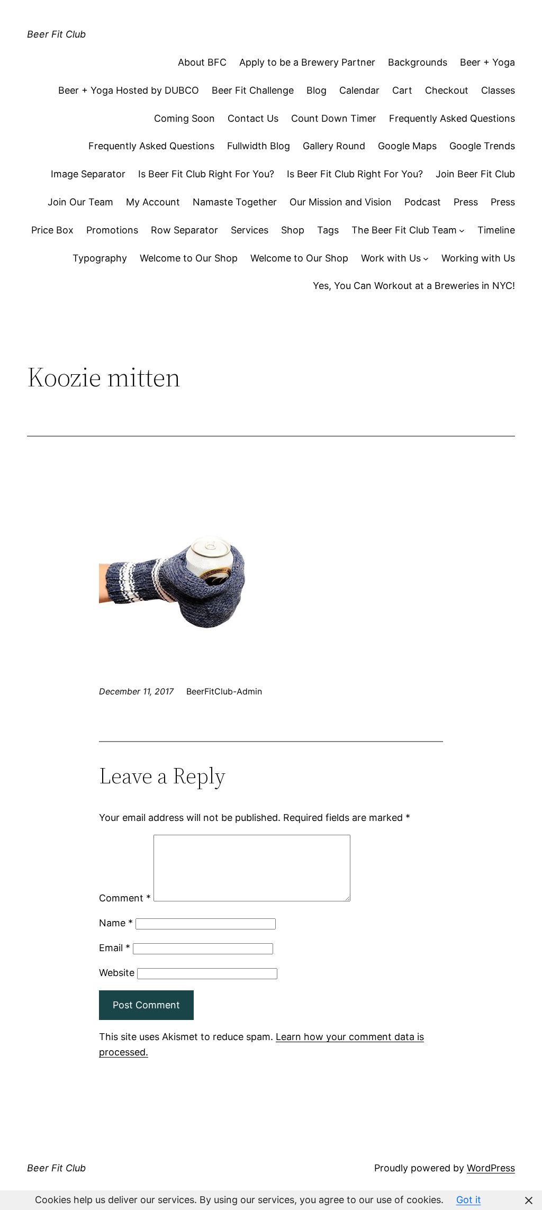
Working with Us (478, 258)
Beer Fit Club (56, 34)
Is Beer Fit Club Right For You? (206, 173)
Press (466, 201)
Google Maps (407, 145)
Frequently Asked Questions (452, 118)
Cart (402, 90)
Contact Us (253, 118)
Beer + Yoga (487, 62)
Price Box (52, 230)
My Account (153, 201)
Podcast (422, 201)
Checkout (446, 90)
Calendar (359, 90)
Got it (468, 1199)
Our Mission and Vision (341, 201)
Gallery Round (334, 145)
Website (116, 972)
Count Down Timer (333, 118)
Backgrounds (417, 62)
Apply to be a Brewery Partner (307, 62)
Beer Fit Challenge (253, 90)
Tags (328, 230)
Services (249, 230)
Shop (292, 230)
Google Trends (482, 145)
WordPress (491, 1167)
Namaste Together (235, 201)
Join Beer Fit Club (475, 173)
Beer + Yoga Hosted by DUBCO (128, 90)
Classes (498, 90)
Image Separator (88, 173)
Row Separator (184, 230)
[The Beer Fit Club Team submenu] (462, 230)
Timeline (496, 230)
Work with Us (391, 258)
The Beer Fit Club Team (404, 230)
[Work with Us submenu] (426, 258)
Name (116, 922)
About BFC (202, 62)
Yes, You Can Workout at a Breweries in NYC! (414, 285)
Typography (100, 258)
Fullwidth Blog (258, 145)
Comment (125, 898)
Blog (316, 90)
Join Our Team (80, 201)
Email (114, 947)
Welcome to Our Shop (189, 258)
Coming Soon (184, 118)
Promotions (112, 230)
